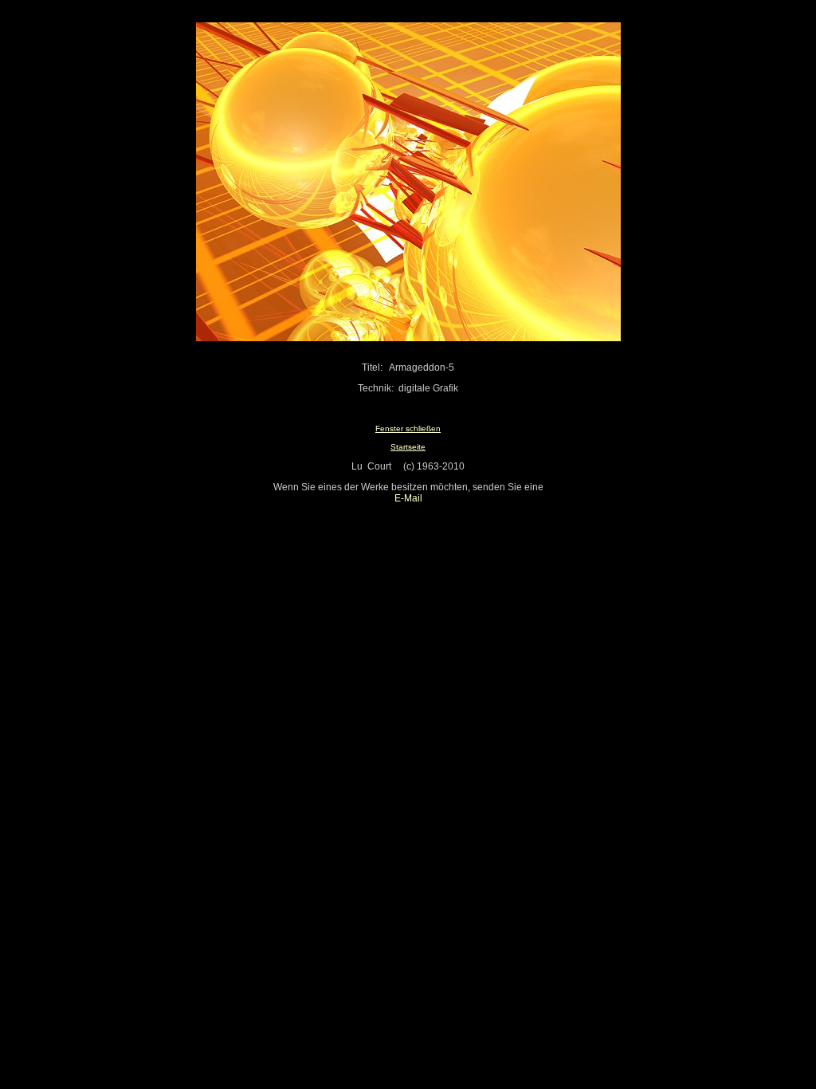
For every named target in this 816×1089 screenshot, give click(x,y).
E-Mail (408, 498)
